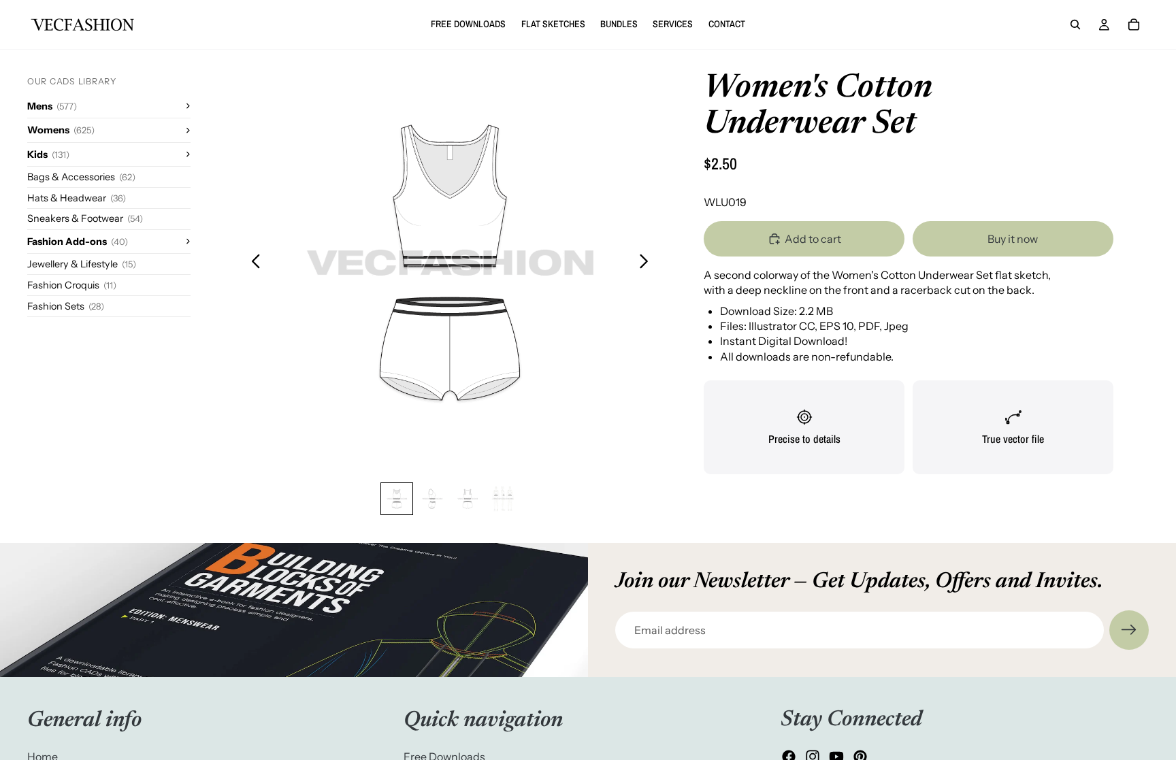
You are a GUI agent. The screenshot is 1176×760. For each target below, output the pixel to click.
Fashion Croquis (71, 285)
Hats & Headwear (76, 198)
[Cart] (1134, 24)
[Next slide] (647, 263)
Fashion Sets (65, 306)
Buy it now (1012, 239)
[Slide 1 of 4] (397, 499)
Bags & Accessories (81, 177)
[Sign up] (1129, 630)
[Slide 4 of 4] (503, 499)
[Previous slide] (252, 263)
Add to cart (813, 239)
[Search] (1075, 24)
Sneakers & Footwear (85, 218)
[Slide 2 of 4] (432, 499)
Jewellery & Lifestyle (81, 264)
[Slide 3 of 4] (468, 499)
